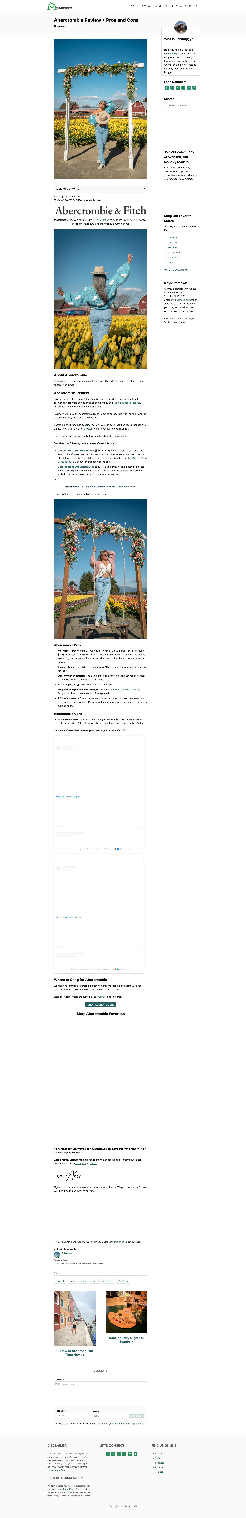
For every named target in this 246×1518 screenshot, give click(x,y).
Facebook (160, 1467)
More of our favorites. (176, 270)
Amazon (172, 237)
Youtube (159, 1472)
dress (72, 1281)
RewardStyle (69, 1489)
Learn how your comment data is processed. (121, 1423)
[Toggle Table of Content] (142, 189)
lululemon (173, 247)
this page (119, 1241)
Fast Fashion (123, 1281)
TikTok (93, 1163)
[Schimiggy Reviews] (69, 6)
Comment (59, 1380)
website (102, 996)
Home (56, 1263)
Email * (97, 1411)
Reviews (64, 1260)
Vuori (170, 262)
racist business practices (127, 402)
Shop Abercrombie (100, 1004)
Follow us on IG (183, 299)
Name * (61, 1411)
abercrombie (60, 1281)
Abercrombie (102, 220)
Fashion (57, 1260)
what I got (122, 436)
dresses (88, 428)
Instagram (80, 1163)
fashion (94, 1281)
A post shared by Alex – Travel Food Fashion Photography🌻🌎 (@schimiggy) (99, 849)
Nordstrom (174, 252)
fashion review (108, 1281)
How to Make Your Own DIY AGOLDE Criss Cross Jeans (105, 486)
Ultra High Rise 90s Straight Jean (76, 450)
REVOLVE (173, 257)
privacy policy (57, 1470)
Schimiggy (68, 1253)
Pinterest (159, 1463)
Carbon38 (173, 242)
